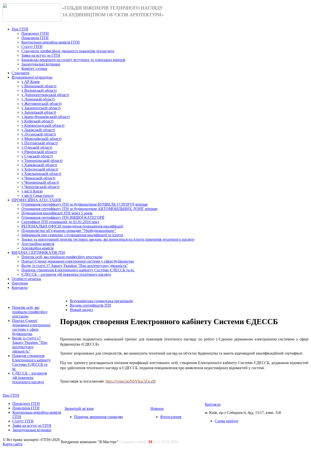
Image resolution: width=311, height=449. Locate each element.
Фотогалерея (170, 417)
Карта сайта (12, 444)
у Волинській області (39, 90)
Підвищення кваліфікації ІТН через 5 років (57, 213)
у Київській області (37, 121)
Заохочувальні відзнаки (40, 64)
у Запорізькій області (38, 112)
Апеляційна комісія (37, 248)
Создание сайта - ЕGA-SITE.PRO (149, 442)
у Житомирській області (41, 103)
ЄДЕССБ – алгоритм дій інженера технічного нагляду (66, 274)
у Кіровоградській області (42, 125)
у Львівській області (38, 130)
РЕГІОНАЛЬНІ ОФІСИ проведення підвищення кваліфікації (72, 226)
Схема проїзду (226, 421)
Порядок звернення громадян (98, 417)
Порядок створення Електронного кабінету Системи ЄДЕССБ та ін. (78, 270)
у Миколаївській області (41, 139)
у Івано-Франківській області (45, 117)
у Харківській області (39, 165)
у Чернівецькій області (40, 182)
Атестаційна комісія (37, 244)
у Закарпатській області (40, 108)
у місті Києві (32, 191)
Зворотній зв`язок (79, 408)
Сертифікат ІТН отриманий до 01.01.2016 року (60, 222)
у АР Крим (30, 82)
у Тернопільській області (41, 160)
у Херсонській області (39, 169)
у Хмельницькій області (41, 174)
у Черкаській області (38, 178)
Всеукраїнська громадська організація (101, 301)
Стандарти (20, 73)
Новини (157, 408)
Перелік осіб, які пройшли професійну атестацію (61, 257)
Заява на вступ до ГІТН (40, 55)
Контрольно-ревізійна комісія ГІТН (50, 42)
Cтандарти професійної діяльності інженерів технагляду (67, 51)
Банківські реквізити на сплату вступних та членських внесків (73, 60)
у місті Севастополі (37, 195)
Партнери (20, 283)
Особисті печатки (26, 279)
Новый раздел (81, 310)
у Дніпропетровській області (45, 95)
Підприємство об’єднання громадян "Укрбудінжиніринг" (68, 231)
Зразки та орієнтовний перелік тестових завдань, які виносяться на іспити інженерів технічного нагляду (108, 239)
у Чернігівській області (40, 187)
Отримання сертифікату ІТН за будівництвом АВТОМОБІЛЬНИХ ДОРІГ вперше (89, 209)
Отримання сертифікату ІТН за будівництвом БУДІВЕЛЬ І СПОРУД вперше (84, 204)
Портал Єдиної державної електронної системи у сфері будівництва (77, 261)
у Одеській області (36, 147)
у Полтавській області (39, 143)
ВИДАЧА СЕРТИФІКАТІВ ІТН (38, 252)
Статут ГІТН (32, 47)
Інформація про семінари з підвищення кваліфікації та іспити (72, 235)
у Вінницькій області (38, 86)
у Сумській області (37, 156)
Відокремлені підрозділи (32, 77)
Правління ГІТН (35, 38)
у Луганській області (38, 134)
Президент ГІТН (35, 33)
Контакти (19, 287)
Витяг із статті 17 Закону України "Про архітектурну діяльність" (74, 266)
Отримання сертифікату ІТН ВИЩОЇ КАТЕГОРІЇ (62, 217)
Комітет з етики (34, 68)
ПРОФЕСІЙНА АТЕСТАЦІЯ (36, 200)
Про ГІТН (20, 29)
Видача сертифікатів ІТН (90, 305)
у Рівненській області (39, 152)
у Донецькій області (38, 99)
